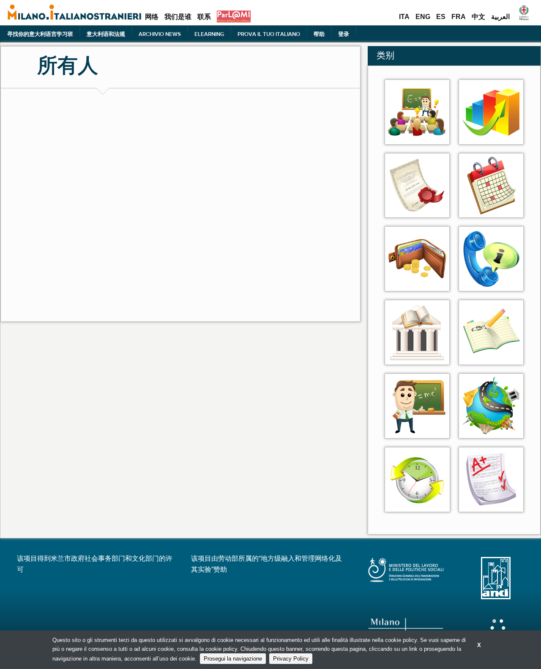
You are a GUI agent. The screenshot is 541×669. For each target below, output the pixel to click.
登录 (343, 34)
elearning (209, 34)
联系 (204, 17)
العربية (500, 17)
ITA (404, 17)
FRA (458, 17)
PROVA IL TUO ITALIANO (269, 34)
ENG (422, 17)
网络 (151, 17)
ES (440, 17)
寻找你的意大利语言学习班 (40, 34)
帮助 (319, 34)
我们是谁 (177, 17)
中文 (478, 17)
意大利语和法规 (106, 34)
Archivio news (160, 34)
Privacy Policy (291, 658)
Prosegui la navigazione (233, 658)
